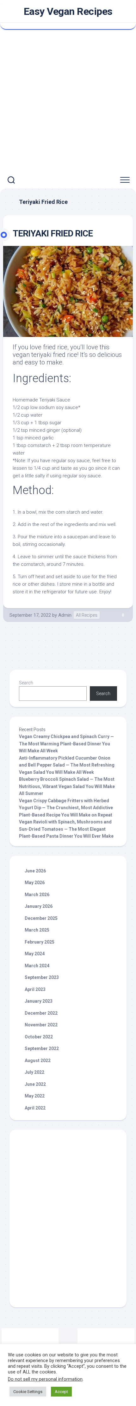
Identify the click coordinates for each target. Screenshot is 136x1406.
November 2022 (41, 1024)
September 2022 (42, 1048)
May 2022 (35, 1095)
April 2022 (35, 1107)
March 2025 (37, 929)
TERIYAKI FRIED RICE (53, 233)
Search (26, 682)
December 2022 (41, 1013)
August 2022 (38, 1060)
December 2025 (41, 918)
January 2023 (39, 1001)
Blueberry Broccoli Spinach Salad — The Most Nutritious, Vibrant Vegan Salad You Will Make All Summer (67, 786)
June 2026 (35, 870)
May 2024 (35, 953)
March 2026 (37, 894)
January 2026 (39, 906)
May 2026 (35, 882)
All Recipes (86, 615)
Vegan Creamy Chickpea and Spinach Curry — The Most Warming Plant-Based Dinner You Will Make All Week (66, 743)
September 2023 (42, 977)
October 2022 (39, 1036)
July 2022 (34, 1072)
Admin (64, 615)
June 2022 (35, 1084)
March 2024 (37, 965)
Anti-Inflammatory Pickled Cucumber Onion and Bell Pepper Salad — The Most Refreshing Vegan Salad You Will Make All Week (66, 765)
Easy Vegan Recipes (68, 11)
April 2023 (35, 989)
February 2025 (39, 941)
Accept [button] (61, 1391)
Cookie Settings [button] (27, 1391)
